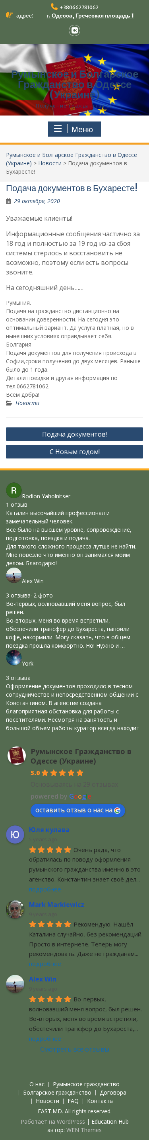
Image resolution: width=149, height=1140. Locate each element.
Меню (82, 129)
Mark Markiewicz (56, 904)
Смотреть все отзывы (74, 1049)
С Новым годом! (75, 451)
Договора (113, 1092)
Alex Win (33, 581)
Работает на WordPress (53, 1121)
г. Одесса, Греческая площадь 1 (90, 15)
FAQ (73, 1101)
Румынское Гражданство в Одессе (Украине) (81, 756)
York (27, 663)
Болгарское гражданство (57, 1092)
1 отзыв (16, 504)
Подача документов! (74, 434)
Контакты (100, 1101)
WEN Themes (84, 1130)
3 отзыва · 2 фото (29, 595)
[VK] (74, 30)
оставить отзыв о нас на (73, 809)
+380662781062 (79, 7)
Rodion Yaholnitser (46, 496)
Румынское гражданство (86, 1084)
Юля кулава (49, 829)
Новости (50, 163)
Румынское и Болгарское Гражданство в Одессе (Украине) (74, 84)
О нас (37, 1084)
